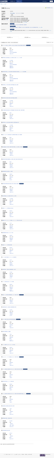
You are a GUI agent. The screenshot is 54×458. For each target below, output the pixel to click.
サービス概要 (6, 454)
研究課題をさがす (12, 1)
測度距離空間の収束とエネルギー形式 (7, 232)
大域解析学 (14, 24)
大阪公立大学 (11, 53)
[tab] (10, 37)
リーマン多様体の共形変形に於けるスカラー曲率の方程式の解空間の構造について (14, 393)
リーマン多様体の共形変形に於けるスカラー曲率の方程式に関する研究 (12, 369)
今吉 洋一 (11, 223)
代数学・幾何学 (12, 425)
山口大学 (11, 277)
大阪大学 (11, 377)
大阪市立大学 (11, 67)
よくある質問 (15, 454)
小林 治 (11, 334)
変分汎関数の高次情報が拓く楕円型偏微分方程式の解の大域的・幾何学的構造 (13, 110)
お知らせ (19, 454)
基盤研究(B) (11, 77)
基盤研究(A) (11, 201)
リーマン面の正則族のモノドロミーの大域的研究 (9, 257)
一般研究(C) (11, 411)
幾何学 (11, 24)
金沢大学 (11, 179)
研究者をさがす (19, 1)
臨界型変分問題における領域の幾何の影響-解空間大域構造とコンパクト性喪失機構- (14, 71)
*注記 (51, 7)
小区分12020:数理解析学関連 (34, 27)
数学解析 (11, 117)
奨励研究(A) (11, 362)
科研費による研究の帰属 (28, 454)
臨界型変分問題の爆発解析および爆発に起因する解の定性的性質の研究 (12, 159)
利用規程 (23, 454)
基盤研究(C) (11, 63)
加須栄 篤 (11, 174)
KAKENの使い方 (44, 1)
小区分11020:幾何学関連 (19, 24)
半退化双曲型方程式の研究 (6, 430)
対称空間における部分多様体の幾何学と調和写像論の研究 (10, 122)
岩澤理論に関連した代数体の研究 (7, 418)
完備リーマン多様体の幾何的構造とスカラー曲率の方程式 (10, 294)
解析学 (10, 437)
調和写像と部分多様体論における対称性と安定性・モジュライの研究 (12, 57)
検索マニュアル (10, 454)
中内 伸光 (11, 272)
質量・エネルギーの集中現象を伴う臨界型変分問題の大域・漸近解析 (12, 134)
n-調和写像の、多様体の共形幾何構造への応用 (9, 269)
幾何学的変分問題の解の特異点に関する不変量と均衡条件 (10, 183)
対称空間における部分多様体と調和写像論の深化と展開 (10, 84)
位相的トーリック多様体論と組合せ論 (7, 208)
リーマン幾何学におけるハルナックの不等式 (8, 344)
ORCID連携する (48, 7)
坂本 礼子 (11, 433)
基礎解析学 (11, 227)
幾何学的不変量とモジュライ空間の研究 (8, 381)
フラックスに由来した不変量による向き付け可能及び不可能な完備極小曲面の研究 (14, 45)
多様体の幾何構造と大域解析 (6, 331)
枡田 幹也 (11, 247)
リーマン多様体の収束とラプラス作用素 (8, 281)
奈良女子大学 (11, 340)
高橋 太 (11, 74)
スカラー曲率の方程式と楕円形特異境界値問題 (9, 319)
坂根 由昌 (11, 384)
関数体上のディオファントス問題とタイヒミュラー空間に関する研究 (12, 220)
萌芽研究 (11, 262)
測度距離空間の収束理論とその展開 (7, 171)
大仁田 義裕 (11, 60)
